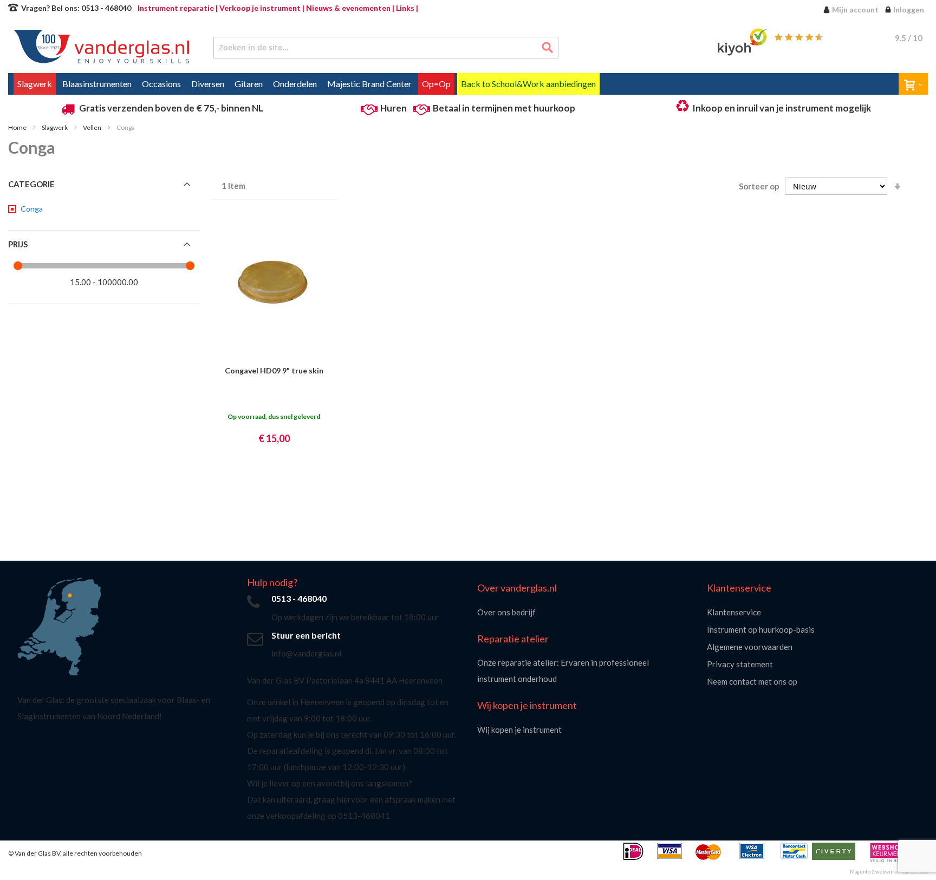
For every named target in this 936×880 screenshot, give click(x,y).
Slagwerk (55, 127)
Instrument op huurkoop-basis (761, 629)
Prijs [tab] (18, 244)
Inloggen (908, 9)
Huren (393, 108)
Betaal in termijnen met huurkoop (504, 108)
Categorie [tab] (31, 184)
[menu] (468, 84)
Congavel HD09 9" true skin (274, 370)
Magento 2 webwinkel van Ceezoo (889, 872)
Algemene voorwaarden (749, 647)
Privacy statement (740, 664)
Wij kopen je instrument (519, 729)
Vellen (92, 127)
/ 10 (908, 38)
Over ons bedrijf (506, 612)
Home (18, 127)
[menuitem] (35, 84)
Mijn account (855, 9)
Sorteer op (759, 186)
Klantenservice (734, 612)
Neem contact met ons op (752, 681)
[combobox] (385, 47)
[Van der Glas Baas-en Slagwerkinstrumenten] (98, 48)
